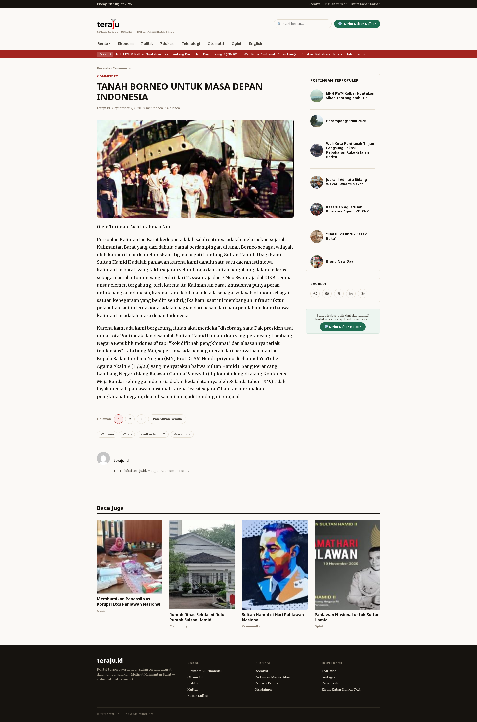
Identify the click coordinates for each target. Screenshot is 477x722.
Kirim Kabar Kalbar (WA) (342, 689)
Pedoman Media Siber (273, 677)
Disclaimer (264, 689)
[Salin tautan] (362, 293)
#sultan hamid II (152, 434)
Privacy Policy (266, 683)
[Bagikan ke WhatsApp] (315, 293)
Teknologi (191, 44)
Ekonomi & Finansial (204, 671)
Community (122, 68)
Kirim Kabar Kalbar (365, 4)
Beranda (103, 68)
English (255, 44)
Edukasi (167, 44)
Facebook (330, 683)
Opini (236, 44)
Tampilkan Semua (167, 419)
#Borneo (107, 434)
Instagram (330, 677)
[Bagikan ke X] (339, 293)
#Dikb (127, 434)
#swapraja (182, 434)
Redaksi (314, 4)
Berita (102, 44)
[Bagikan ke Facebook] (327, 293)
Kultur (192, 689)
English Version (336, 4)
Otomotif (216, 44)
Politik (147, 44)
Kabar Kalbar (198, 696)
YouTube (329, 671)
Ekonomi (126, 44)
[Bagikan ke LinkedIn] (351, 293)
